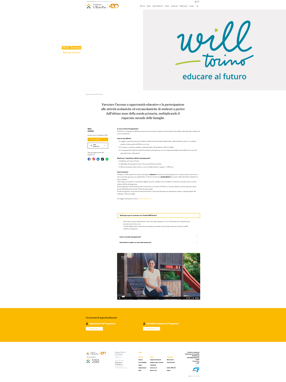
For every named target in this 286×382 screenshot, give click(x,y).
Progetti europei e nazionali (156, 362)
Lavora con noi (153, 368)
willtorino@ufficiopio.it (145, 199)
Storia (139, 370)
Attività (149, 6)
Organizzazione (142, 368)
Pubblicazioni (183, 6)
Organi (140, 365)
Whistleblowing (195, 356)
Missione (140, 359)
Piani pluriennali (171, 362)
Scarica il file (93, 328)
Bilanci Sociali (170, 359)
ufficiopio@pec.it (118, 364)
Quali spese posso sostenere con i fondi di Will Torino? (158, 215)
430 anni (142, 6)
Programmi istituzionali (91, 94)
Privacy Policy (196, 361)
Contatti (191, 6)
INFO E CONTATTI (96, 139)
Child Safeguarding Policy (193, 357)
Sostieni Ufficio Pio (157, 6)
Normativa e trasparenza (193, 352)
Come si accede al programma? (159, 236)
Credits (197, 363)
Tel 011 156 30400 (119, 360)
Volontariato (174, 6)
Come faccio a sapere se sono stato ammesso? (159, 242)
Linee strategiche (142, 362)
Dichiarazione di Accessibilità (192, 354)
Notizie (167, 6)
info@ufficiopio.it (118, 362)
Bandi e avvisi (153, 370)
